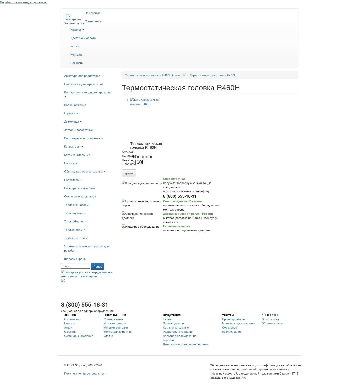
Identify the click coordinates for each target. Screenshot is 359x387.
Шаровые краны (75, 259)
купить (129, 173)
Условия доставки (116, 327)
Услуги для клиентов (118, 331)
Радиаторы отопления (178, 331)
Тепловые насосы (76, 204)
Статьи (108, 336)
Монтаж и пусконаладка (238, 323)
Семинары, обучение (78, 336)
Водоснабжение (75, 105)
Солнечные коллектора (80, 196)
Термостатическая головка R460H (213, 75)
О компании (93, 21)
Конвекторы (72, 146)
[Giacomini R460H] (147, 118)
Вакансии (77, 63)
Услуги (75, 46)
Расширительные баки (79, 188)
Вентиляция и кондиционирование (88, 92)
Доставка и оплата (83, 38)
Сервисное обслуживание (232, 329)
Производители (173, 323)
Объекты (70, 331)
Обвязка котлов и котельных (83, 171)
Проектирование (233, 319)
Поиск (97, 266)
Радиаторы (72, 179)
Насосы (69, 163)
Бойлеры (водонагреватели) (83, 84)
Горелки (70, 113)
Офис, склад (270, 319)
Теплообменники (75, 221)
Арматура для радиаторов (82, 75)
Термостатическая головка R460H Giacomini (155, 75)
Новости (69, 323)
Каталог (76, 29)
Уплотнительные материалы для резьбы (86, 248)
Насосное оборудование (180, 336)
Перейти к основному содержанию (23, 2)
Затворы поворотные (78, 130)
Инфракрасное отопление (82, 138)
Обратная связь (272, 323)
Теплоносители (74, 213)
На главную (93, 13)
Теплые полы (73, 229)
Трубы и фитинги (75, 238)
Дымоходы (72, 121)
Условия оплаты (115, 323)
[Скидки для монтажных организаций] (88, 274)
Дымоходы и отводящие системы (185, 344)
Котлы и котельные (77, 155)
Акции (68, 327)
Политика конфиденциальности (85, 373)
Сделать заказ (113, 319)
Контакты (77, 54)
